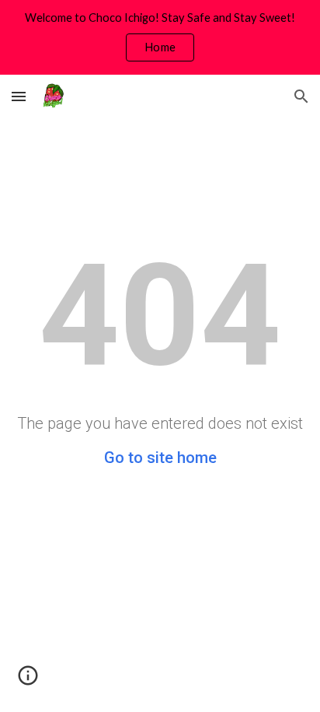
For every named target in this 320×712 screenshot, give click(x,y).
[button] (18, 96)
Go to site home (160, 457)
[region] (160, 37)
